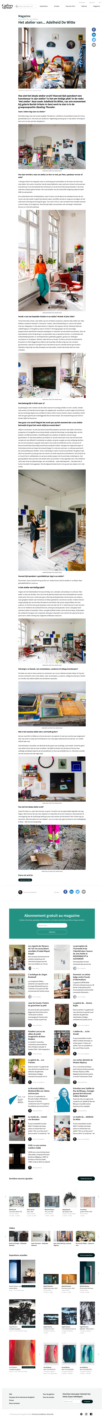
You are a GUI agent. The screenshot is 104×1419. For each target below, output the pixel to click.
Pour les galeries (48, 1394)
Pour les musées (48, 1397)
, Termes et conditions (38, 1414)
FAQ (10, 1394)
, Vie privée (49, 1414)
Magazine (96, 6)
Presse (11, 1400)
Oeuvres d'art (70, 6)
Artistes (56, 6)
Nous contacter (14, 1403)
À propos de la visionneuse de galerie (22, 1397)
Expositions (44, 6)
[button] (94, 30)
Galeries (84, 6)
